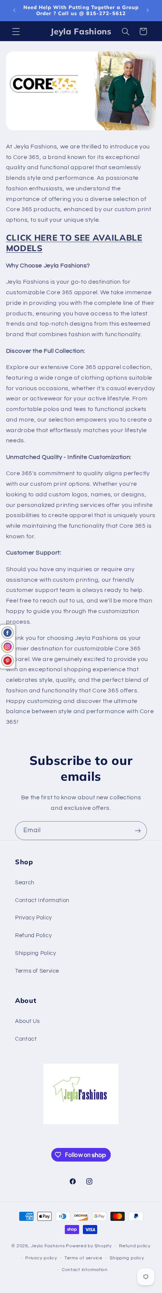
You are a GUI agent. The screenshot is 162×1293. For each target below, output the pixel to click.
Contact (26, 1039)
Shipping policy (127, 1258)
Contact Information (42, 900)
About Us (27, 1021)
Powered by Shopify (89, 1246)
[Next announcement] (147, 10)
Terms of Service (37, 971)
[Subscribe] (138, 830)
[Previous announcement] (14, 10)
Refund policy (135, 1246)
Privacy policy (41, 1258)
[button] (15, 31)
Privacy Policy (33, 918)
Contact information (85, 1270)
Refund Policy (33, 935)
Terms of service (83, 1258)
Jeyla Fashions (48, 1246)
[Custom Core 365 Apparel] (81, 130)
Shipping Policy (35, 953)
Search (24, 882)
